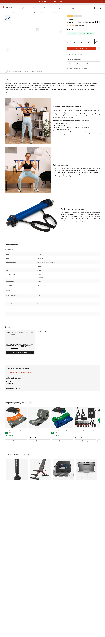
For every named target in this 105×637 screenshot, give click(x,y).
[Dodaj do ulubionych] (98, 48)
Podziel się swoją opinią (20, 352)
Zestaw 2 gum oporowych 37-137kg (13, 430)
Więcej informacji (14, 348)
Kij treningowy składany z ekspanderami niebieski (20, 372)
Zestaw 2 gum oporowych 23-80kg (59, 430)
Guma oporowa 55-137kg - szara (35, 430)
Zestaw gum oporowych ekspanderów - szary (84, 430)
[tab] (10, 71)
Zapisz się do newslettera (88, 33)
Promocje (78, 8)
